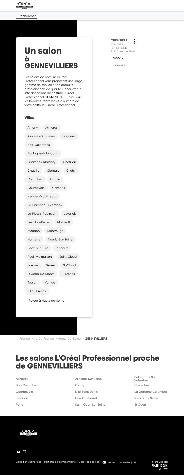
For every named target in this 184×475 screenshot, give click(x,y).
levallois (70, 213)
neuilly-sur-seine (60, 239)
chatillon (69, 162)
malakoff (63, 222)
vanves (50, 282)
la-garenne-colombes (44, 205)
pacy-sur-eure (37, 248)
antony (32, 127)
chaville (33, 170)
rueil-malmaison (39, 256)
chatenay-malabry (41, 162)
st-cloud (69, 265)
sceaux (32, 265)
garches (58, 188)
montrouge (55, 231)
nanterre (33, 239)
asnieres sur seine (88, 379)
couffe (55, 179)
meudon (33, 231)
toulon (32, 282)
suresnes (68, 274)
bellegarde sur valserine (145, 378)
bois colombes (27, 385)
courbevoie (36, 188)
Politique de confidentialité (60, 462)
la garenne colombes (150, 391)
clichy (70, 170)
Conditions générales (28, 462)
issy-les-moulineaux (42, 196)
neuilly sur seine (146, 398)
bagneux (68, 136)
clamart (53, 170)
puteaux (62, 248)
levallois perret (86, 398)
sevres (51, 265)
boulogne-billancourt (42, 153)
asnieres (51, 127)
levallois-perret (38, 222)
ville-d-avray (36, 291)
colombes (35, 179)
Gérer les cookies (89, 461)
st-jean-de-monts (40, 274)
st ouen (140, 404)
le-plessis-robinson (41, 213)
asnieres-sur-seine (41, 136)
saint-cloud (68, 256)
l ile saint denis (86, 391)
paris (19, 404)
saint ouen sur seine (90, 404)
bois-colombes (38, 144)
